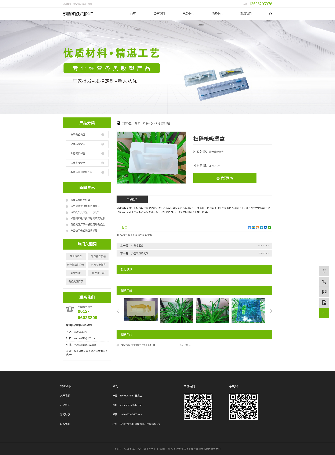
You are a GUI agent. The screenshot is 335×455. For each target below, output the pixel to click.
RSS (84, 4)
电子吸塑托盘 (77, 134)
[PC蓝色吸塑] (248, 310)
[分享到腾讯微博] (261, 227)
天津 (196, 449)
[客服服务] (324, 271)
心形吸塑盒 (137, 245)
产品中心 (188, 13)
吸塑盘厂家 (98, 273)
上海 (190, 449)
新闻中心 (217, 13)
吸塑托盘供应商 (75, 264)
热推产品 (148, 449)
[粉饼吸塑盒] (212, 310)
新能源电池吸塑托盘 (81, 172)
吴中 (175, 449)
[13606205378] (324, 282)
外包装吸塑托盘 (139, 253)
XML (90, 4)
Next (271, 310)
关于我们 (159, 13)
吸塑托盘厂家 (75, 281)
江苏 (170, 449)
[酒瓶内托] (141, 309)
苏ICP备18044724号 (134, 449)
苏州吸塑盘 (76, 256)
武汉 (185, 449)
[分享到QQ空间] (253, 227)
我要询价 (227, 178)
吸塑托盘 (76, 273)
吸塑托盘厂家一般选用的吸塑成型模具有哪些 (89, 224)
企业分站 (67, 4)
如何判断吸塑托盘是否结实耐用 (87, 218)
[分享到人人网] (265, 227)
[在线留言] (324, 303)
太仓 (180, 449)
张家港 (207, 449)
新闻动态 (65, 414)
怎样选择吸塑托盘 (80, 200)
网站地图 (77, 4)
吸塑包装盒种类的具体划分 (85, 206)
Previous (118, 310)
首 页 (137, 123)
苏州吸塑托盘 (98, 264)
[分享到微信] (269, 227)
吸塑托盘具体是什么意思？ (85, 212)
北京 (201, 449)
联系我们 (246, 13)
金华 (213, 449)
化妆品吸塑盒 (77, 144)
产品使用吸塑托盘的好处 (83, 230)
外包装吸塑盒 (77, 153)
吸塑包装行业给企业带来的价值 (138, 345)
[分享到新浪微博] (257, 227)
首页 (133, 13)
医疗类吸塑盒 (77, 163)
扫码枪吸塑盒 (137, 235)
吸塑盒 (148, 235)
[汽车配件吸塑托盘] (176, 310)
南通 (218, 449)
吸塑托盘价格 (98, 256)
